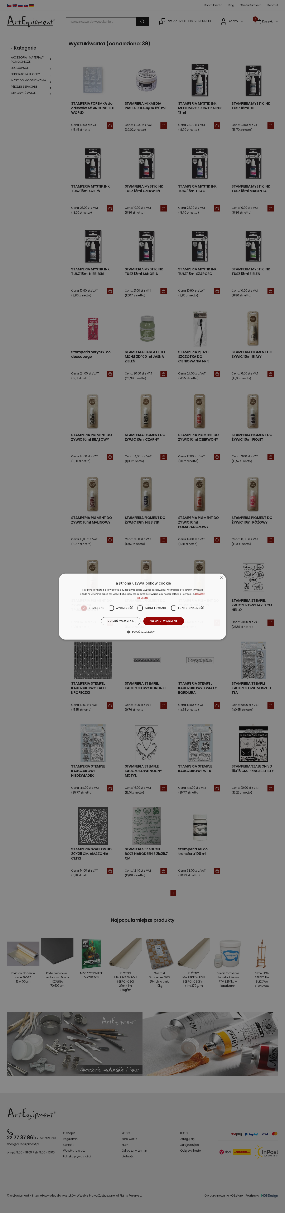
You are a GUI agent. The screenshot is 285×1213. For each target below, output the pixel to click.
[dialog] (142, 606)
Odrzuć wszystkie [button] (120, 621)
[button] (142, 631)
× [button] (221, 578)
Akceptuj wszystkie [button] (164, 621)
